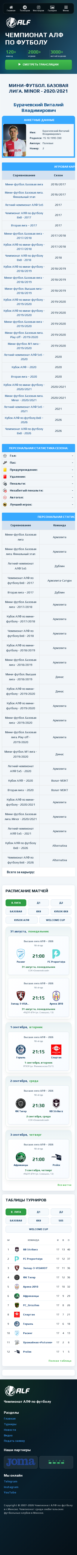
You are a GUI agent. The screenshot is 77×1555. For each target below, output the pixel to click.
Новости (10, 1429)
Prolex (27, 1351)
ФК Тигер (29, 1277)
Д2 (61, 902)
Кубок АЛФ (21, 920)
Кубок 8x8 (61, 911)
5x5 (61, 1220)
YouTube (10, 1492)
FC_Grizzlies (31, 1305)
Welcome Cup (55, 920)
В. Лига (16, 1211)
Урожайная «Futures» (37, 1342)
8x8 (38, 911)
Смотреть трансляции (41, 64)
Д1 (38, 902)
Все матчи (64, 1184)
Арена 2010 (30, 1286)
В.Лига (16, 902)
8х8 (38, 1220)
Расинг (27, 1333)
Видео (8, 1435)
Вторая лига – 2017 (24, 225)
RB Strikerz (30, 1249)
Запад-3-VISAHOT (35, 1268)
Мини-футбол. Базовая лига (24, 184)
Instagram (11, 1487)
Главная (10, 1418)
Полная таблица (60, 1360)
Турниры (10, 1424)
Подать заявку (14, 1440)
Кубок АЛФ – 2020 (24, 367)
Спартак (29, 1314)
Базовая (16, 911)
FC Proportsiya (33, 1258)
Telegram (10, 1481)
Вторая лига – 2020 (24, 376)
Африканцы (31, 1295)
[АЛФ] (28, 22)
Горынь (28, 1323)
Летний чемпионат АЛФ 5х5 (24, 205)
